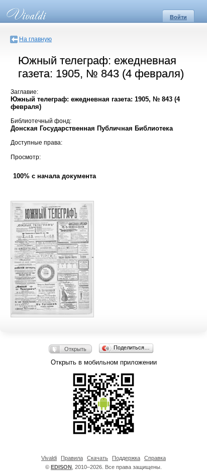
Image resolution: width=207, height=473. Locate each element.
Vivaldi (49, 458)
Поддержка (126, 458)
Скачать (97, 458)
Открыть (75, 349)
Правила (72, 458)
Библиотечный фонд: (41, 121)
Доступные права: (36, 142)
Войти (178, 17)
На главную (35, 39)
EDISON (61, 467)
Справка (155, 458)
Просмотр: (26, 157)
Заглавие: (24, 91)
